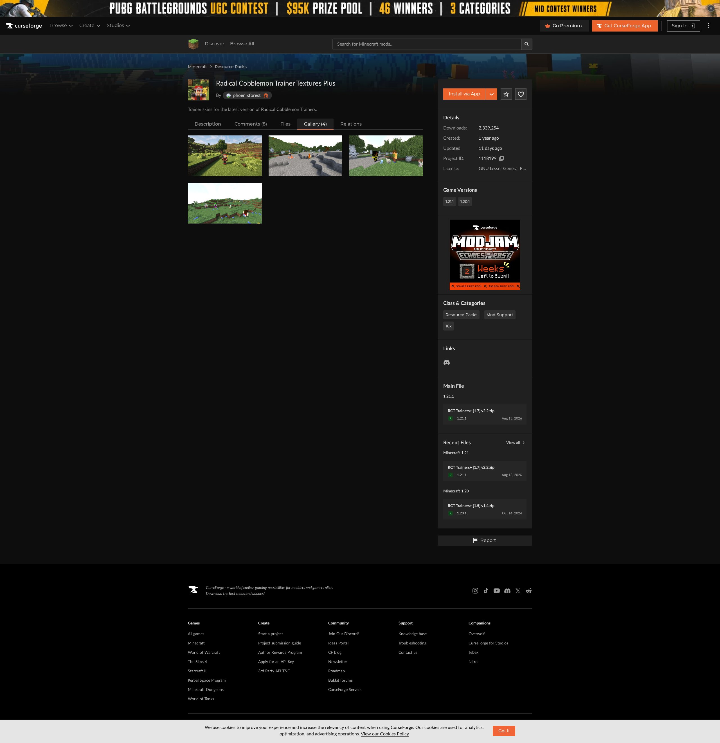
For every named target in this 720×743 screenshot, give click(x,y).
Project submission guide (279, 643)
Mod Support (500, 314)
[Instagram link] (475, 590)
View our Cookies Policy (385, 734)
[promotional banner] (360, 8)
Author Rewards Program (280, 653)
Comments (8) (251, 124)
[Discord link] (507, 590)
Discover (214, 43)
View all (513, 443)
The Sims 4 (197, 662)
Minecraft (197, 66)
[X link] (518, 590)
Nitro (473, 662)
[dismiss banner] (711, 8)
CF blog (334, 653)
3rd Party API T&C (274, 671)
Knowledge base (413, 634)
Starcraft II (197, 671)
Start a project (270, 634)
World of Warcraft (204, 653)
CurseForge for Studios (488, 643)
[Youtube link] (496, 590)
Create (86, 25)
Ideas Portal (338, 643)
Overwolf (477, 634)
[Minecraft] (193, 44)
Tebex (473, 653)
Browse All (242, 43)
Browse (58, 25)
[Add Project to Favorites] (506, 94)
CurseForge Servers (344, 690)
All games (196, 634)
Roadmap (336, 671)
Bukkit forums (340, 680)
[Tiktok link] (486, 590)
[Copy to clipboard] (501, 158)
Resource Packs (231, 66)
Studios (115, 25)
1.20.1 (465, 201)
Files (285, 124)
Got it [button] (504, 731)
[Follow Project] (520, 94)
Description (208, 124)
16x (449, 326)
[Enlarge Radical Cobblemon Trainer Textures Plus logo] (198, 90)
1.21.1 (450, 201)
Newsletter (337, 662)
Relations (351, 124)
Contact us (408, 653)
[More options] (708, 26)
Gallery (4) (315, 124)
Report (488, 540)
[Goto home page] (24, 26)
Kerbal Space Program (207, 680)
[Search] (526, 44)
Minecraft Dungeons (206, 690)
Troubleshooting (412, 643)
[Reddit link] (528, 590)
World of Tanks (201, 699)
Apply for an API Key (276, 662)
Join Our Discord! (343, 634)
